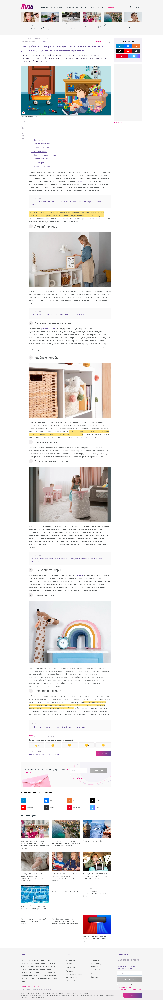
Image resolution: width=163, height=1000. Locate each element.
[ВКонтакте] (128, 46)
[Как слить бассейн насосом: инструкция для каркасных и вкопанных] (35, 894)
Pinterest (76, 808)
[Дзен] (136, 51)
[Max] (134, 56)
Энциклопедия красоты (97, 964)
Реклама (70, 963)
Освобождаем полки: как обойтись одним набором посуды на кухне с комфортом (65, 921)
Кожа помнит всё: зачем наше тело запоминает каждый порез (132, 26)
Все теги (94, 977)
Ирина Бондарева (28, 42)
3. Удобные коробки (40, 147)
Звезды (44, 7)
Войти (138, 7)
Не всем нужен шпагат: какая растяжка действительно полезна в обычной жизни (49, 27)
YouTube (30, 808)
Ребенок (80, 575)
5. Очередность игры (40, 158)
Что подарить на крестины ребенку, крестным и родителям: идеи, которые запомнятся (32, 877)
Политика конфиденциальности (76, 981)
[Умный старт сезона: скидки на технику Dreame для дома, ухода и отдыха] (71, 17)
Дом (92, 7)
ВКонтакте (54, 801)
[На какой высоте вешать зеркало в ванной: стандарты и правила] (66, 885)
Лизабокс (112, 7)
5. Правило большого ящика (43, 155)
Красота (61, 7)
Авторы (69, 971)
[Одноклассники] (136, 46)
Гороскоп (84, 7)
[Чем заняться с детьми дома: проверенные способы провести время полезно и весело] (66, 861)
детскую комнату (48, 328)
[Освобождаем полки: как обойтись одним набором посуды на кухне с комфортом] (66, 915)
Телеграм (30, 801)
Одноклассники (78, 801)
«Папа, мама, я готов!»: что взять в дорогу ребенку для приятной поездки (95, 876)
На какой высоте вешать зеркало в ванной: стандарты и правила (66, 891)
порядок (79, 181)
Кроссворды (96, 973)
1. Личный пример (39, 140)
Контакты (70, 967)
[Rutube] (120, 51)
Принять (133, 995)
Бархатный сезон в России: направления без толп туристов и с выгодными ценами (112, 27)
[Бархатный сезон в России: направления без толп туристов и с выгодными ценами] (113, 17)
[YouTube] (128, 51)
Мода (52, 7)
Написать (104, 754)
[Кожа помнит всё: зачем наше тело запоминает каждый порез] (133, 17)
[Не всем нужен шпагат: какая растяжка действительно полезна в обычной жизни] (50, 17)
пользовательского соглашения (80, 777)
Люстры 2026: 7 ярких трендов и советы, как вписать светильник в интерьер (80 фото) (96, 892)
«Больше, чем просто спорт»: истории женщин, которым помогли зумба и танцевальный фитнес (92, 27)
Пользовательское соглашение (74, 975)
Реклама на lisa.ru (119, 122)
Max (97, 808)
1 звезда (97, 41)
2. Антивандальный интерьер (44, 143)
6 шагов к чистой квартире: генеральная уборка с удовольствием (57, 314)
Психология (72, 7)
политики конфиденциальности (98, 777)
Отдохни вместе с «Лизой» (95, 841)
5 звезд (105, 41)
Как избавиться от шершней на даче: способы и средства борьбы (35, 921)
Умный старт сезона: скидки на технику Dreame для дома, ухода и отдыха (70, 27)
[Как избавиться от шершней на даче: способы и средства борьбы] (35, 915)
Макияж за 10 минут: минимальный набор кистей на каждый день (29, 26)
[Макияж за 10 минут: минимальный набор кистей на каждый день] (30, 17)
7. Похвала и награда (40, 166)
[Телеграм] (120, 46)
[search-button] (131, 7)
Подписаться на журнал (30, 986)
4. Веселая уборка (39, 151)
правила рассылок (78, 778)
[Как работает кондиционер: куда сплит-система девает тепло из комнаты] (97, 924)
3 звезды (101, 41)
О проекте (70, 960)
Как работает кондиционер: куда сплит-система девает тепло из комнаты (95, 938)
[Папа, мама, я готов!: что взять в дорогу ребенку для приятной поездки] (97, 861)
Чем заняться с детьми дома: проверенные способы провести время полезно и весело (65, 877)
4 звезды (103, 41)
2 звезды (99, 41)
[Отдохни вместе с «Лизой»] (97, 829)
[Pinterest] (122, 56)
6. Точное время (38, 162)
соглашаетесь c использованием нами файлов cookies (66, 995)
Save (23, 112)
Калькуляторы (97, 969)
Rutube (98, 801)
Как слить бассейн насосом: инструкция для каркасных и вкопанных (33, 908)
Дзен (52, 808)
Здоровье (101, 7)
